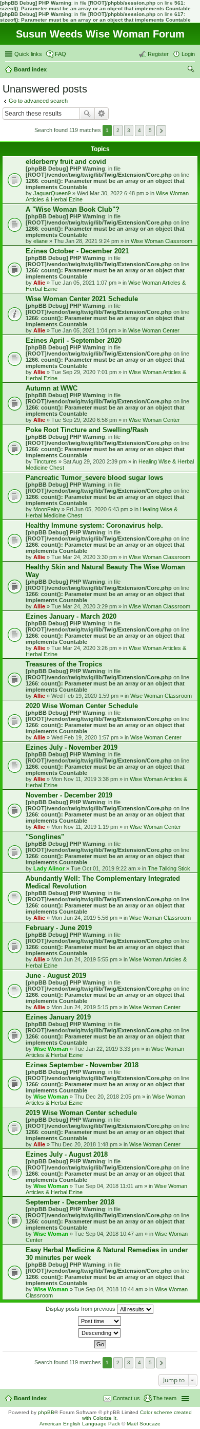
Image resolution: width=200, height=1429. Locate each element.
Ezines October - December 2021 (77, 251)
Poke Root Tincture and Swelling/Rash (87, 430)
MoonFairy (46, 509)
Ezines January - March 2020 (71, 616)
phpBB (46, 1412)
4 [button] (139, 130)
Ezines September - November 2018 (82, 1065)
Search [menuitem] (191, 70)
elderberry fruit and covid (66, 161)
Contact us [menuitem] (126, 1398)
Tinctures (45, 461)
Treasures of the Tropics (64, 664)
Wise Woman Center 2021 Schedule (82, 299)
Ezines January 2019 (58, 1017)
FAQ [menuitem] (60, 54)
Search (87, 113)
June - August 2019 (56, 975)
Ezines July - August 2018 (67, 1154)
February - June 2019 (59, 928)
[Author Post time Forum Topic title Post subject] (100, 1321)
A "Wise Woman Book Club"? (72, 209)
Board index (30, 1398)
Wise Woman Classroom (161, 241)
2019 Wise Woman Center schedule (81, 1113)
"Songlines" (45, 837)
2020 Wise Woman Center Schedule (82, 706)
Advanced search (102, 113)
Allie (39, 283)
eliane (40, 241)
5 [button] (150, 130)
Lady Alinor (49, 868)
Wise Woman (50, 1049)
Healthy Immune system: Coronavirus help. (94, 525)
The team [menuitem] (164, 1398)
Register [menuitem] (158, 54)
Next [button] (161, 130)
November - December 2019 (69, 795)
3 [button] (128, 130)
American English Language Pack (79, 1423)
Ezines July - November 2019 (71, 747)
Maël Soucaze (144, 1423)
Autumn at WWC (51, 388)
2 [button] (117, 130)
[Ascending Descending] (100, 1333)
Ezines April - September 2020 (74, 340)
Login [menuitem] (188, 54)
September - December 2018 (70, 1202)
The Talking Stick (169, 868)
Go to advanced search (38, 101)
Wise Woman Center (153, 330)
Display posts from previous (81, 1309)
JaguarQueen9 (52, 193)
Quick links (28, 54)
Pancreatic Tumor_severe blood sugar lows (94, 477)
